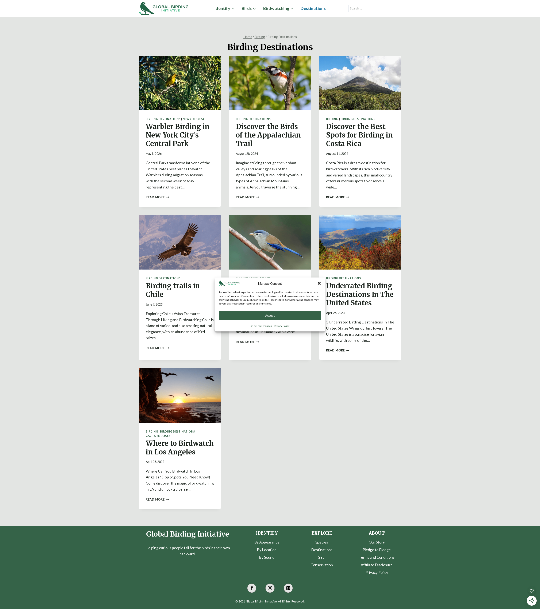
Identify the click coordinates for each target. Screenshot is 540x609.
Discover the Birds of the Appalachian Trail (268, 135)
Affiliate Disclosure (377, 564)
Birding (332, 119)
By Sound (266, 557)
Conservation (321, 564)
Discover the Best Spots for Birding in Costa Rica (359, 135)
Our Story (377, 542)
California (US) (158, 435)
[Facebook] (251, 588)
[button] (319, 283)
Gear (322, 557)
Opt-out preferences (260, 325)
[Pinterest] (288, 588)
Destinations (313, 8)
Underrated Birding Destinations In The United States (360, 294)
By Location (267, 549)
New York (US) (193, 119)
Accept (270, 315)
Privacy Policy (281, 325)
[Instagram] (269, 588)
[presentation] (180, 83)
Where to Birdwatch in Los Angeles (180, 447)
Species (321, 542)
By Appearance (266, 542)
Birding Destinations (163, 119)
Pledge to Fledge (377, 549)
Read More (157, 197)
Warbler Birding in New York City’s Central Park (177, 135)
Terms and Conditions (376, 557)
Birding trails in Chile (173, 290)
